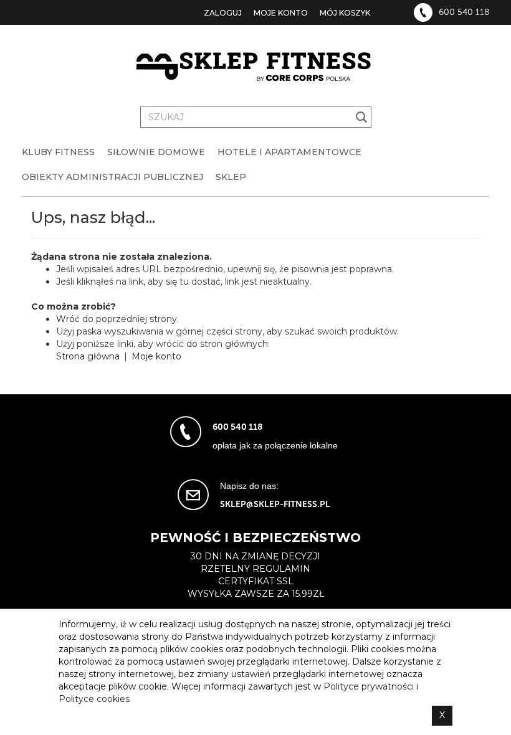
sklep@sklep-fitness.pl (275, 504)
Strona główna (88, 356)
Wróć (68, 319)
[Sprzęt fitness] (255, 67)
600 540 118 (464, 12)
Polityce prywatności (368, 686)
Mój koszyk (345, 12)
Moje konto (281, 12)
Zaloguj (223, 12)
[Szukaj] (361, 117)
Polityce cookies (94, 698)
